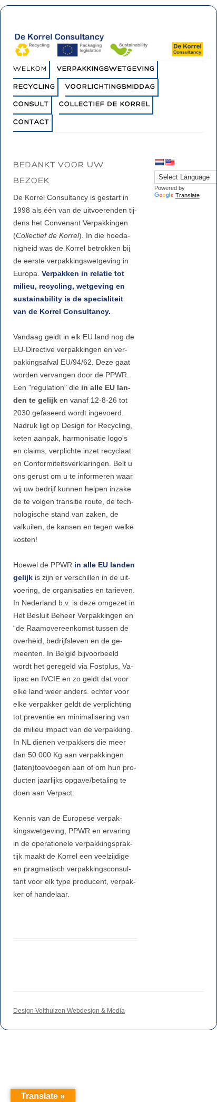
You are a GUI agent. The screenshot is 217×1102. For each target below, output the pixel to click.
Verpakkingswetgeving (106, 69)
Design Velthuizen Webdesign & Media (69, 1010)
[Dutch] (159, 162)
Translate (187, 195)
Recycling (34, 87)
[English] (169, 162)
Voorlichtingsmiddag (110, 87)
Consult (31, 104)
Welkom (30, 69)
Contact (31, 122)
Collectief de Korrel (104, 104)
